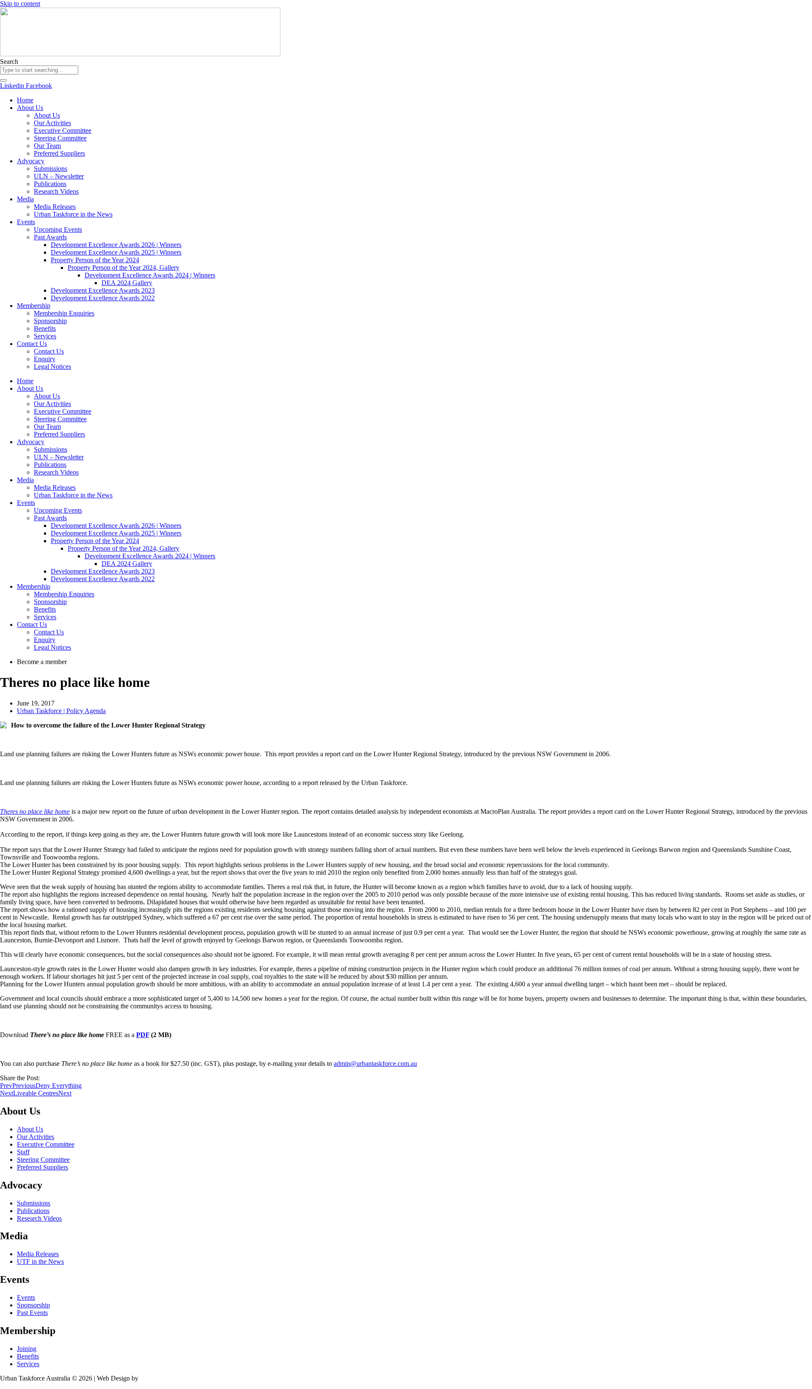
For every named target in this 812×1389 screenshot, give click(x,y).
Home (25, 100)
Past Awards (50, 237)
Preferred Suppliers (59, 153)
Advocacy (30, 161)
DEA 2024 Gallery (127, 282)
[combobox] (39, 70)
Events (26, 221)
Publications (50, 183)
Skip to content (20, 3)
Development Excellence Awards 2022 (103, 298)
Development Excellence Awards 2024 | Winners (150, 275)
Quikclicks (154, 1378)
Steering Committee (60, 138)
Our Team (47, 145)
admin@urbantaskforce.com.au (375, 1063)
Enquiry (44, 358)
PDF (142, 1034)
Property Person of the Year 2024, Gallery (123, 267)
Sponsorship (50, 320)
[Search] (3, 80)
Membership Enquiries (64, 313)
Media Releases (55, 206)
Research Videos (56, 191)
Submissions (50, 168)
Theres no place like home (35, 811)
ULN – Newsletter (59, 176)
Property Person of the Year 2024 (95, 260)
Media (25, 199)
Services (45, 336)
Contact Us (32, 343)
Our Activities (52, 122)
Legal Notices (52, 366)
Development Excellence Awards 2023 (103, 290)
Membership (33, 305)
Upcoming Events (58, 229)
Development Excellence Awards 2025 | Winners (116, 252)
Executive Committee (62, 130)
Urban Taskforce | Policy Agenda (61, 710)
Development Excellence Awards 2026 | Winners (116, 244)
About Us (30, 107)
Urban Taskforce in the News (73, 214)
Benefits (45, 328)
